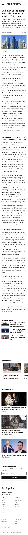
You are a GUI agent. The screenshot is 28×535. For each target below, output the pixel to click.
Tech (2, 508)
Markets (3, 504)
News (2, 500)
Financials (3, 502)
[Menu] (2, 4)
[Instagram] (11, 527)
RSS (16, 523)
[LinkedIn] (8, 527)
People (3, 512)
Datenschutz (18, 519)
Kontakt (16, 502)
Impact (3, 510)
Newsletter (17, 506)
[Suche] (25, 4)
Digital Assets (4, 506)
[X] (2, 527)
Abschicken (14, 477)
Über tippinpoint (18, 500)
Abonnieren (4, 521)
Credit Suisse (18, 175)
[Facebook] (5, 527)
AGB (16, 521)
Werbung (17, 504)
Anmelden (3, 519)
